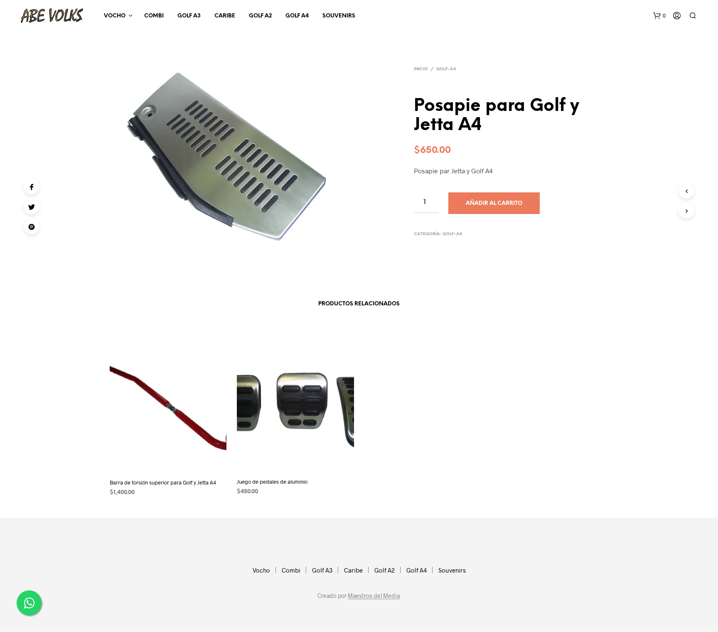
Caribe (224, 16)
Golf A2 (260, 16)
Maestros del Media (374, 596)
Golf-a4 (446, 69)
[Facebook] (31, 186)
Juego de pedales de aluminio (272, 481)
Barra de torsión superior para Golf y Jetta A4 (163, 482)
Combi (154, 16)
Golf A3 (189, 16)
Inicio (421, 69)
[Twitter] (31, 206)
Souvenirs (338, 16)
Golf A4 (297, 16)
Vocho (114, 16)
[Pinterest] (31, 226)
